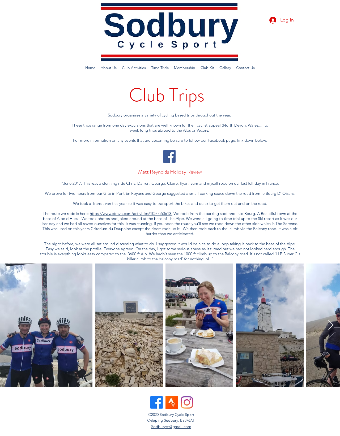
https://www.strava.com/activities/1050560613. (131, 213)
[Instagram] (187, 402)
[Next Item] (331, 325)
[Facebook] (169, 156)
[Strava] (171, 402)
